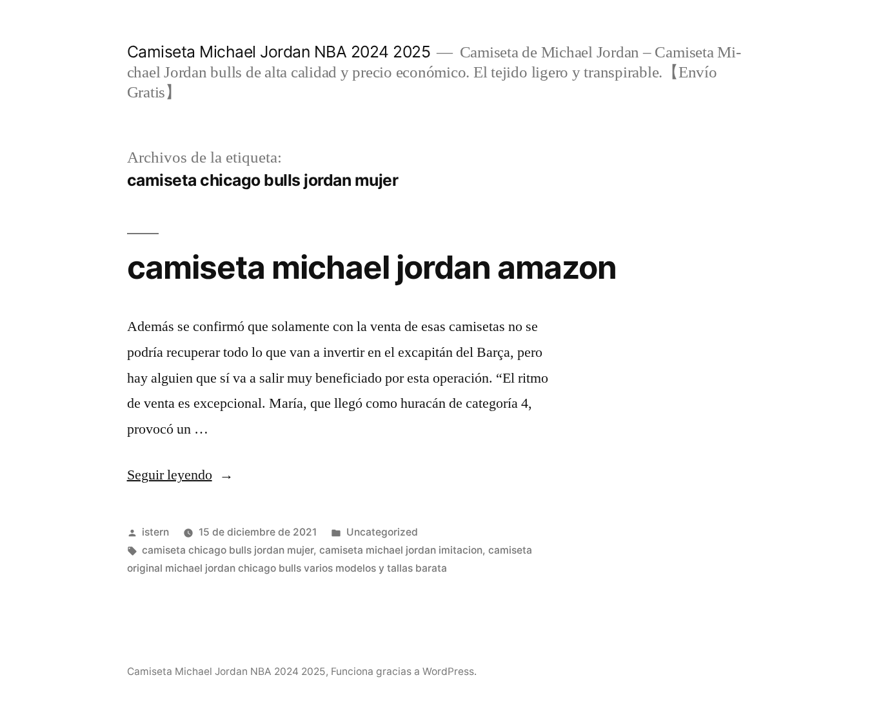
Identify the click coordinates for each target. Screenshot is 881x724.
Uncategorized (382, 532)
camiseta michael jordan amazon (372, 267)
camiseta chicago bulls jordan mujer (227, 550)
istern (155, 532)
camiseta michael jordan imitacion (400, 550)
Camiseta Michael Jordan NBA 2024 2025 (279, 51)
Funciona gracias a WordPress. (404, 671)
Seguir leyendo (180, 475)
